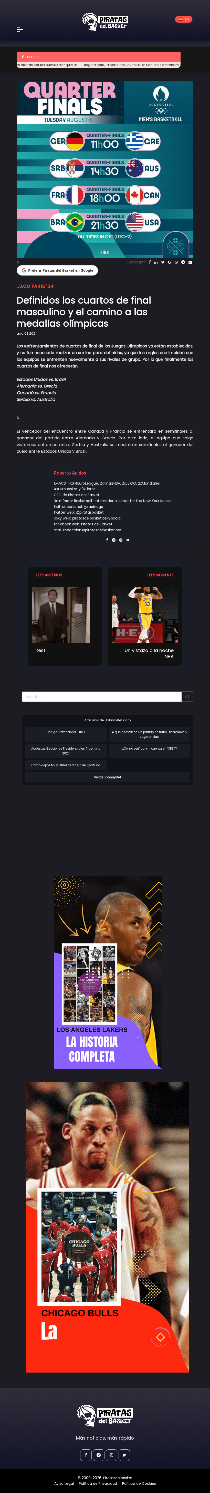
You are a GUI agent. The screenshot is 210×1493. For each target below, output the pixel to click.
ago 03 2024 (27, 333)
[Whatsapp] (176, 262)
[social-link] (86, 1455)
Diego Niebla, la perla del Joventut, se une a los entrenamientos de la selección (113, 64)
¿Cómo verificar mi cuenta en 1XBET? (149, 748)
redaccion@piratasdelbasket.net (92, 530)
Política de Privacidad (98, 1483)
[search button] (187, 697)
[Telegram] (183, 262)
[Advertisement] (65, 826)
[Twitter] (162, 262)
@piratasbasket (90, 512)
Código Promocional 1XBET (65, 732)
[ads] (107, 972)
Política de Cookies (139, 1483)
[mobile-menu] (23, 29)
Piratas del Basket (96, 524)
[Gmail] (169, 262)
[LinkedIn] (156, 262)
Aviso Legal (64, 1483)
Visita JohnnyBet (107, 777)
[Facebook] (150, 262)
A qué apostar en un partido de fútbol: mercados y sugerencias (149, 734)
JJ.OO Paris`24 (35, 286)
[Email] (190, 262)
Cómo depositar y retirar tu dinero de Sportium (65, 765)
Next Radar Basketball (73, 500)
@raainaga (93, 506)
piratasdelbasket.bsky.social (96, 518)
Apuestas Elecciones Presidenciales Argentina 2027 (65, 750)
